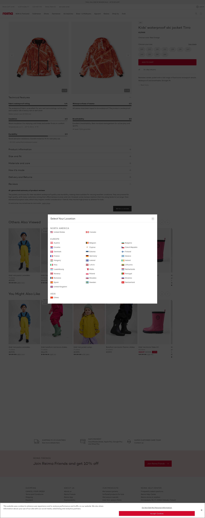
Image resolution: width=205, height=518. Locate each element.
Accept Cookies (156, 513)
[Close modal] (153, 218)
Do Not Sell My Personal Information (157, 508)
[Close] (201, 510)
